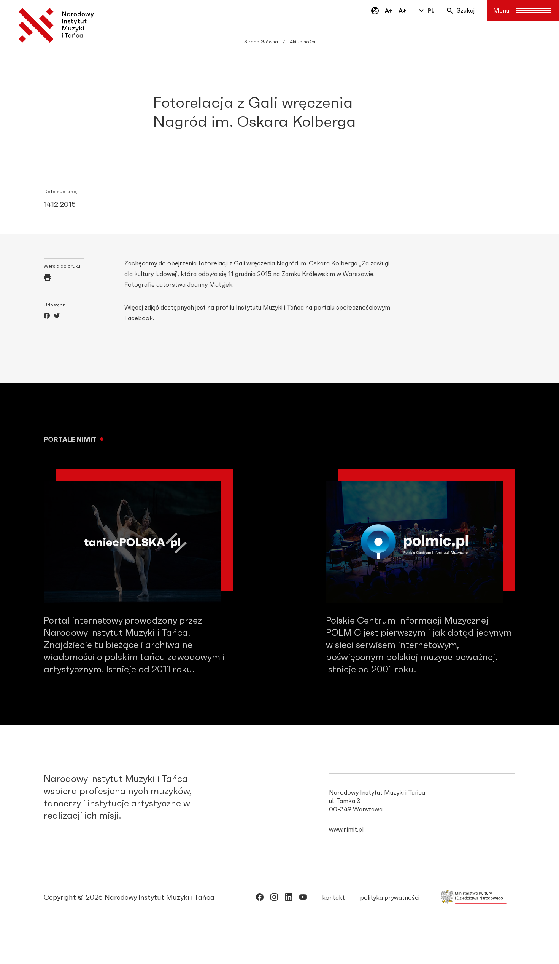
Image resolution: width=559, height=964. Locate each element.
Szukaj (466, 11)
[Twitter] (57, 317)
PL (431, 11)
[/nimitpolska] (274, 898)
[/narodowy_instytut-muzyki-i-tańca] (288, 898)
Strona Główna (261, 42)
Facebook (138, 318)
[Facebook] (47, 317)
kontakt (333, 898)
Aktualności (302, 42)
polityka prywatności (389, 898)
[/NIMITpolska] (260, 898)
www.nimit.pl (346, 830)
